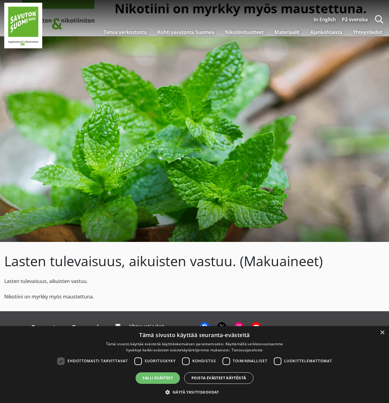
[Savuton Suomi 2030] (23, 24)
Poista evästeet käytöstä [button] (218, 378)
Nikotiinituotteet (244, 32)
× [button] (382, 332)
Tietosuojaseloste (247, 350)
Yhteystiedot (367, 32)
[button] (194, 392)
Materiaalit (286, 32)
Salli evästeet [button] (158, 378)
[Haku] (379, 19)
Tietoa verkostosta (124, 32)
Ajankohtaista (326, 32)
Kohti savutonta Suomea (185, 32)
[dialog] (194, 364)
